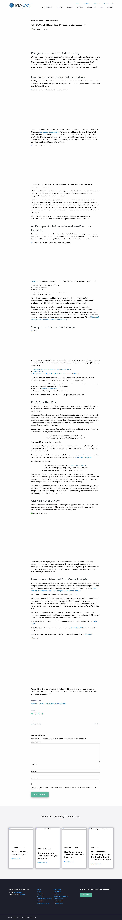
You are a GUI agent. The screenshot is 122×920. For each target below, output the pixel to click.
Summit (110, 7)
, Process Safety (42, 703)
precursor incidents (78, 465)
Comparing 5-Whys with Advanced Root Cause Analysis (52, 369)
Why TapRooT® (47, 7)
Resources (57, 889)
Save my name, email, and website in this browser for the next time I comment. (64, 788)
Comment (36, 742)
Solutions (60, 7)
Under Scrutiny (38, 371)
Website (34, 778)
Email (34, 771)
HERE (33, 281)
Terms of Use (58, 903)
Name (34, 764)
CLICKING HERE (77, 628)
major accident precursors (48, 132)
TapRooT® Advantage (61, 896)
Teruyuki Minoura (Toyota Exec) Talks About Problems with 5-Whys (56, 374)
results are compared (83, 457)
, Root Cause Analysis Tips (57, 703)
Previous (37, 724)
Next (96, 723)
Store (106, 3)
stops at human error (49, 388)
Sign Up (86, 894)
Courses (69, 7)
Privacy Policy (58, 898)
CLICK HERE (87, 634)
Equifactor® (91, 7)
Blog (101, 7)
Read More (15, 858)
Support (97, 3)
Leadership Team (43, 903)
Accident (34, 703)
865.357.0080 (21, 894)
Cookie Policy (58, 901)
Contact (87, 3)
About (78, 3)
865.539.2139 (18, 892)
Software (80, 7)
